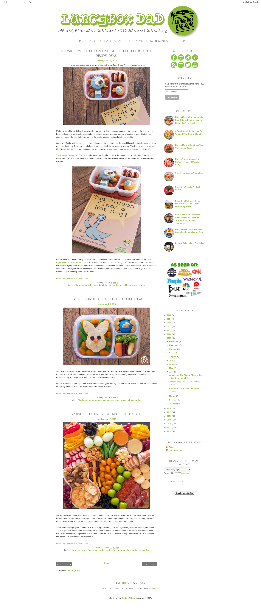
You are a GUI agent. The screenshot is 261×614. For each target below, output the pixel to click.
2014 (169, 424)
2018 (169, 408)
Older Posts (149, 564)
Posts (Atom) (74, 570)
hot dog (115, 285)
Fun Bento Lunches (115, 41)
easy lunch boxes (102, 285)
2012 (169, 431)
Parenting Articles (160, 41)
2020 (169, 334)
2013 (169, 427)
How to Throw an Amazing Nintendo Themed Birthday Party (187, 162)
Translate (184, 473)
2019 (169, 338)
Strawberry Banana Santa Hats (189, 173)
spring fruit (111, 550)
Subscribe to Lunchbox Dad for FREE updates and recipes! (184, 85)
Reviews (138, 41)
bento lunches (95, 400)
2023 (169, 323)
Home (79, 41)
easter (106, 400)
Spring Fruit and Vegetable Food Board (106, 414)
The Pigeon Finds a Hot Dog (69, 155)
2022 (169, 326)
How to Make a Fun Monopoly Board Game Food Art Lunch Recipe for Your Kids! (189, 120)
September (174, 353)
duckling (89, 285)
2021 (169, 330)
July (171, 360)
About (93, 41)
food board (93, 550)
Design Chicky (128, 598)
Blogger (154, 589)
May (171, 368)
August (173, 357)
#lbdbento (79, 285)
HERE (123, 583)
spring (138, 400)
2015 (169, 420)
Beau (171, 447)
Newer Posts (64, 564)
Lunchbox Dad (176, 450)
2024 (169, 319)
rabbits (131, 400)
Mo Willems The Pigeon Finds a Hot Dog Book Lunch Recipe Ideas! (106, 53)
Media (182, 41)
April (171, 372)
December (174, 341)
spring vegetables (140, 550)
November (174, 345)
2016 (169, 416)
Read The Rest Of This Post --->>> (72, 279)
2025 (169, 315)
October (173, 349)
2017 (169, 412)
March (172, 396)
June (171, 364)
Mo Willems (125, 285)
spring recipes (124, 550)
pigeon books (138, 285)
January (173, 404)
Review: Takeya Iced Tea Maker (189, 243)
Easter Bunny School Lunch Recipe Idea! (107, 299)
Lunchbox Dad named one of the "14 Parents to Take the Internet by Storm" (188, 204)
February (173, 400)
